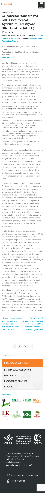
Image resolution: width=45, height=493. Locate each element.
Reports (15, 41)
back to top (6, 395)
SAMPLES (6, 3)
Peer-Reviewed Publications (17, 370)
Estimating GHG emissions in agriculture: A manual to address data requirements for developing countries (33, 324)
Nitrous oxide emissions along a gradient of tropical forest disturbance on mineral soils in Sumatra (12, 324)
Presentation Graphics (15, 381)
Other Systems (14, 38)
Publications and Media (16, 363)
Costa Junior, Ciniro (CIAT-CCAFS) (25, 475)
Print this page (8, 355)
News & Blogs (11, 376)
